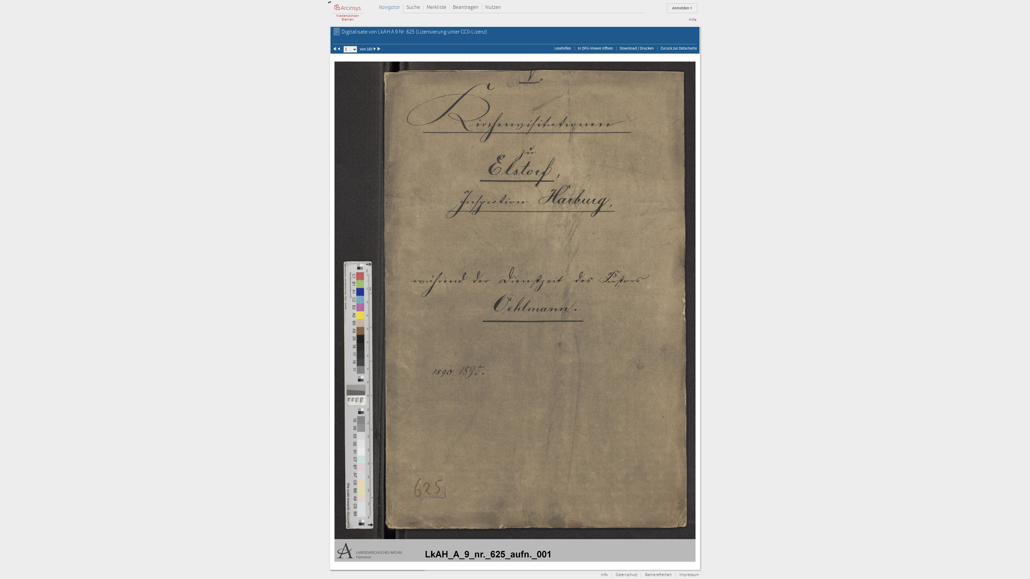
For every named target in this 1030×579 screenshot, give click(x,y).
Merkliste (436, 7)
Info (604, 574)
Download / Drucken (637, 48)
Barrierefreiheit (658, 574)
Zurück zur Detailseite (678, 48)
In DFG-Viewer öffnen (595, 48)
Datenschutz (626, 574)
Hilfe (692, 19)
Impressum (689, 574)
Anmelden (681, 8)
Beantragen (466, 7)
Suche (413, 7)
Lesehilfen (562, 48)
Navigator (389, 7)
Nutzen (493, 7)
